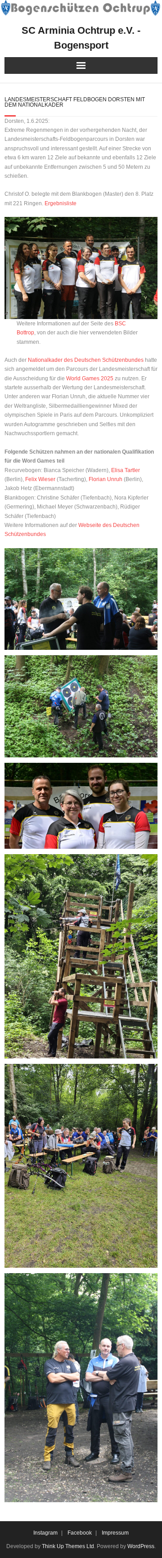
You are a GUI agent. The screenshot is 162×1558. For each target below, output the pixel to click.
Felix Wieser (40, 479)
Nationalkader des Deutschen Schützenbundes (86, 360)
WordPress (140, 1546)
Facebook (80, 1533)
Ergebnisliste (60, 203)
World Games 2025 (89, 378)
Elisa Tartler (125, 470)
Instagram (45, 1533)
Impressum (115, 1533)
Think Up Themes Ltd (68, 1546)
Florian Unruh (105, 479)
